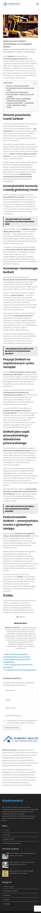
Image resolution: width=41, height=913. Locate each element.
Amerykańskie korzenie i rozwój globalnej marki (20, 89)
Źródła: (9, 107)
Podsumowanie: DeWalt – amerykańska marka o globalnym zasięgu (20, 104)
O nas (6, 830)
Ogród (6, 900)
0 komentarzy (29, 52)
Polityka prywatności (12, 843)
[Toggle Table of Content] (33, 83)
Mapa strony (9, 839)
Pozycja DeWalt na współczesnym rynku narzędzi (20, 96)
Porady (7, 904)
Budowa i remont (15, 52)
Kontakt (7, 835)
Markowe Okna (23, 49)
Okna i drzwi (9, 887)
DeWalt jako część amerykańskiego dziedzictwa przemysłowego (19, 100)
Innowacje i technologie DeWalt (17, 92)
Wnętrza (7, 895)
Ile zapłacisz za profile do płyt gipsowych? (20, 670)
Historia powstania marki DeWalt (18, 86)
